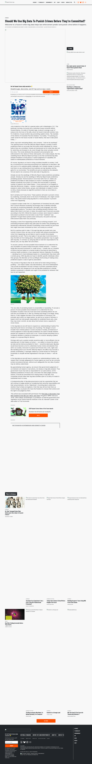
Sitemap (48, 738)
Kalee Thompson (30, 606)
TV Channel (22, 738)
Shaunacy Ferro (9, 516)
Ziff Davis (26, 751)
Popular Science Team (72, 90)
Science (34, 2)
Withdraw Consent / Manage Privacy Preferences (32, 753)
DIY (54, 2)
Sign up (51, 92)
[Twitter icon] (24, 742)
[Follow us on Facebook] (78, 2)
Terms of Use (55, 94)
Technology (41, 2)
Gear (58, 2)
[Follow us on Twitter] (80, 2)
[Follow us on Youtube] (85, 2)
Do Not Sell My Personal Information (29, 754)
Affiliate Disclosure (41, 738)
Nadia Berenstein (71, 716)
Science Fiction (50, 598)
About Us (54, 735)
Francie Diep (70, 604)
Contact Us (61, 735)
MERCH (62, 2)
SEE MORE (46, 720)
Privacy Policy (28, 96)
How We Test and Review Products (41, 735)
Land (68, 64)
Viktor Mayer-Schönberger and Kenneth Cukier (16, 27)
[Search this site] (74, 2)
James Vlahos (8, 626)
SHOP (75, 743)
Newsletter (69, 2)
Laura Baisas (70, 69)
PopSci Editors (50, 604)
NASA (6, 621)
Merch (75, 740)
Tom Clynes (49, 714)
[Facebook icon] (21, 742)
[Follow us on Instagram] (83, 2)
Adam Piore (28, 716)
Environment (49, 2)
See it (38, 415)
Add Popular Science (50, 27)
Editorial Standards (25, 735)
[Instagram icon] (27, 742)
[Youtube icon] (30, 742)
